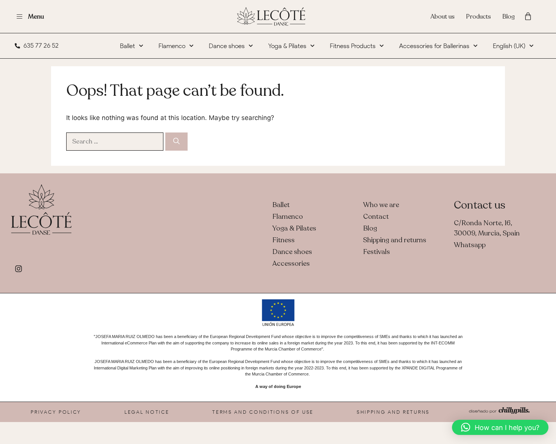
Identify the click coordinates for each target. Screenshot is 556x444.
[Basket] (528, 16)
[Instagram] (18, 268)
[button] (500, 427)
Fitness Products (353, 46)
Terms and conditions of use (263, 412)
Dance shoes (227, 46)
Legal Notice (146, 412)
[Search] (176, 141)
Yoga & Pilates (287, 46)
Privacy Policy (56, 412)
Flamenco (171, 46)
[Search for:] (115, 141)
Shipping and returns (393, 412)
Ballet (127, 46)
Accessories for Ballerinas (434, 46)
